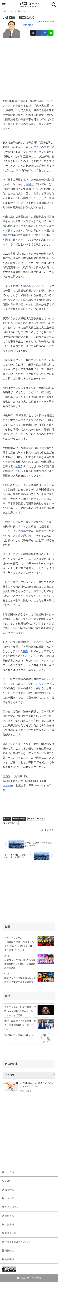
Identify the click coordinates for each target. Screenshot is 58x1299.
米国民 (30, 184)
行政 (6, 974)
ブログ (11, 105)
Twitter (6, 780)
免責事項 (9, 1259)
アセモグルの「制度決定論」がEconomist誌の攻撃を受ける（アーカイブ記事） (20, 1011)
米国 (32, 818)
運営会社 (9, 1250)
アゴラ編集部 (26, 1091)
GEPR (8, 1181)
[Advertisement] (29, 67)
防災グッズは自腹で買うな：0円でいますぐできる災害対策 (19, 980)
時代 (25, 651)
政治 (8, 818)
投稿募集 (9, 1215)
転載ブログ (20, 818)
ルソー (42, 683)
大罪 (18, 466)
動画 (7, 926)
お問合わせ (10, 1233)
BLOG (6, 776)
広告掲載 (9, 1224)
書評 (7, 995)
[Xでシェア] (33, 33)
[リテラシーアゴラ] (10, 1087)
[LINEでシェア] (50, 33)
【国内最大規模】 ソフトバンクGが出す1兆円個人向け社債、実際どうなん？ (19, 946)
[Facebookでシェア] (39, 33)
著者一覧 (9, 1189)
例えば (6, 554)
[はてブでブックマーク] (45, 33)
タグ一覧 (9, 1198)
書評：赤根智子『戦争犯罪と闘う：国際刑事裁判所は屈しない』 (20, 1025)
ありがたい (45, 595)
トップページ (12, 1172)
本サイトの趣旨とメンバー (18, 1242)
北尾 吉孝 (27, 25)
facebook (8, 785)
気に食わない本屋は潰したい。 (20, 1035)
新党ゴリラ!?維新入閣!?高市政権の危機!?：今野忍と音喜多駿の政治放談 (20, 964)
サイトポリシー (13, 1207)
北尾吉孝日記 (12, 823)
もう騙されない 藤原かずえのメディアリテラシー (37, 1085)
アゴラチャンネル (13, 938)
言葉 (23, 531)
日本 (42, 818)
